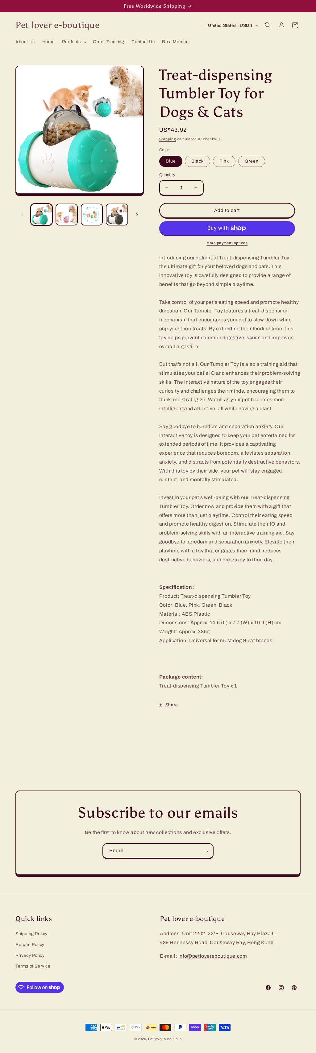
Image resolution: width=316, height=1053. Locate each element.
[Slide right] (137, 214)
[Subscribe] (206, 850)
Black (197, 161)
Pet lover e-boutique (165, 1039)
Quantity (167, 175)
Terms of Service (33, 966)
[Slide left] (22, 214)
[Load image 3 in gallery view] (92, 214)
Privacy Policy (29, 955)
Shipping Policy (31, 933)
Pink (224, 161)
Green (252, 161)
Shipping (167, 139)
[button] (73, 41)
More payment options (226, 243)
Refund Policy (29, 944)
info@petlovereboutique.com (212, 956)
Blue (171, 161)
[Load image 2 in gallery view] (66, 214)
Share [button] (171, 705)
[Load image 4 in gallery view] (117, 214)
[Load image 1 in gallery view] (41, 214)
